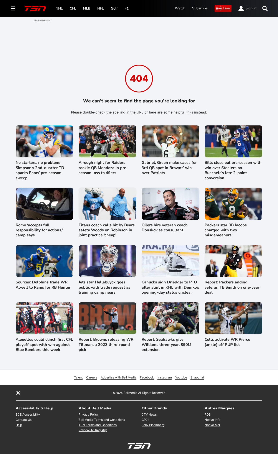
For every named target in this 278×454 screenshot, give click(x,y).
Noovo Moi (212, 425)
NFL (100, 8)
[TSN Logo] (35, 8)
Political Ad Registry (93, 430)
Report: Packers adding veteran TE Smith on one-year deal (232, 287)
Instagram (164, 377)
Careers (91, 377)
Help (19, 425)
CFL (73, 8)
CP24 (145, 419)
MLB (86, 8)
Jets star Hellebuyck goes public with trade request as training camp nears (104, 287)
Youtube (181, 377)
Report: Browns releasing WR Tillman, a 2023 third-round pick (106, 344)
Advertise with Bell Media (118, 377)
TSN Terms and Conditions (98, 425)
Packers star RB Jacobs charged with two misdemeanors (226, 230)
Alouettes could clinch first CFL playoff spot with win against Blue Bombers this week (44, 344)
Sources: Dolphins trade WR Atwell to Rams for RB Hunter (43, 285)
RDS (208, 414)
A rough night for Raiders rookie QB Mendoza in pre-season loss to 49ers (103, 167)
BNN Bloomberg (153, 425)
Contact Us (23, 419)
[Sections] (13, 8)
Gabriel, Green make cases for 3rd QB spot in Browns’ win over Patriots (169, 167)
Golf (114, 8)
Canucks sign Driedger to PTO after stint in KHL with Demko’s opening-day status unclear (170, 287)
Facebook (147, 377)
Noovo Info (212, 419)
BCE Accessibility (28, 414)
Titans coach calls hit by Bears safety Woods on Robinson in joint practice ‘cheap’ (107, 230)
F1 (127, 8)
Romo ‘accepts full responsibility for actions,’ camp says (39, 230)
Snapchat (197, 377)
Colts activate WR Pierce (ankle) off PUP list (227, 342)
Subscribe (200, 8)
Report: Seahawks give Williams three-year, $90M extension (166, 344)
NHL (59, 8)
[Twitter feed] (18, 392)
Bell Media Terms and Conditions (102, 419)
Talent (78, 377)
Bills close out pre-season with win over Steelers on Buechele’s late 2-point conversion (233, 170)
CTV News (149, 414)
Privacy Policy (89, 414)
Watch (180, 8)
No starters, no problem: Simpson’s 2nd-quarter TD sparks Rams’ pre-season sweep (40, 170)
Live (226, 8)
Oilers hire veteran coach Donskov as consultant (165, 228)
